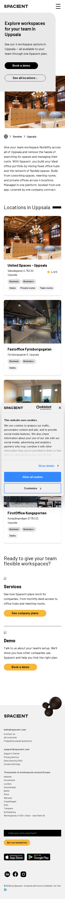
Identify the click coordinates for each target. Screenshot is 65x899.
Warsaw (8, 797)
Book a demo (21, 65)
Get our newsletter (17, 842)
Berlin (7, 790)
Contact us (9, 733)
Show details (46, 465)
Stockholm (9, 780)
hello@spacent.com (15, 729)
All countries (10, 737)
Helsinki (8, 776)
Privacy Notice (11, 757)
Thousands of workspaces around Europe (27, 772)
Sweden (17, 136)
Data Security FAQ (13, 760)
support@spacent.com (16, 749)
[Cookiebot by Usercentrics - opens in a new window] (38, 408)
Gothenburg (10, 811)
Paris (6, 794)
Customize (30, 488)
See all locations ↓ (25, 78)
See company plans (25, 613)
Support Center (12, 753)
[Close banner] (60, 407)
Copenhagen (10, 801)
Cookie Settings (12, 764)
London (7, 783)
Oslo (6, 804)
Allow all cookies (32, 476)
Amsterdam (10, 787)
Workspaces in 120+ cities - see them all (24, 815)
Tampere (8, 808)
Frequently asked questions (18, 740)
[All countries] (6, 136)
